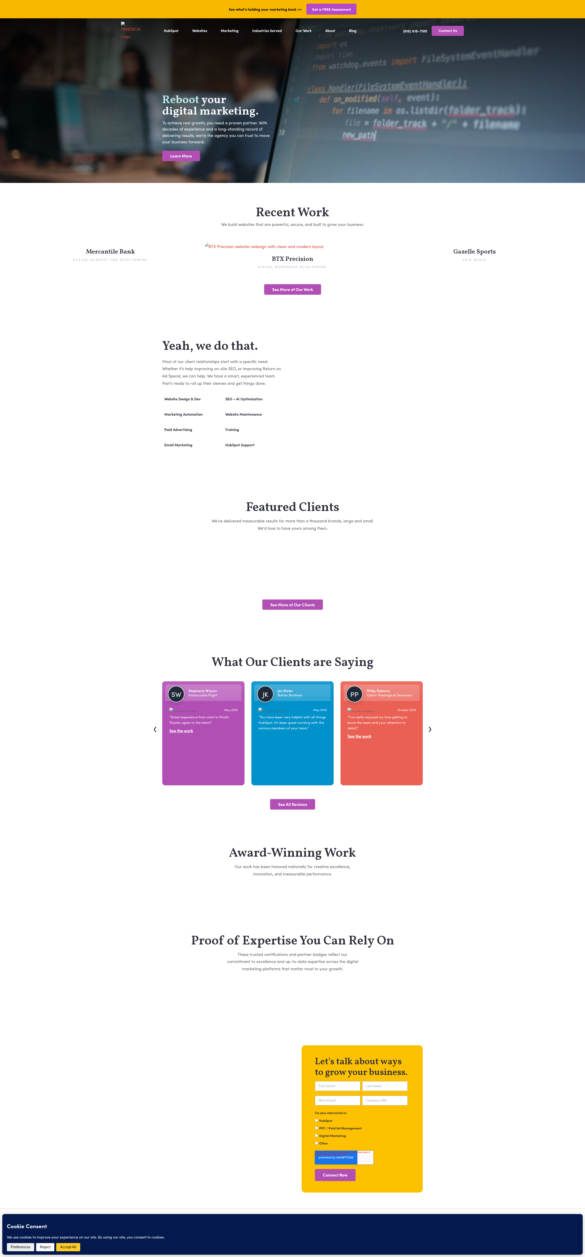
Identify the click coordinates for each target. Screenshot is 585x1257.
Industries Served (267, 30)
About (330, 30)
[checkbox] (361, 1132)
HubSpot (171, 30)
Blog (352, 30)
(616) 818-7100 (415, 30)
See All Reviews (292, 804)
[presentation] (155, 728)
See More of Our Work (292, 289)
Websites (199, 30)
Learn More (181, 156)
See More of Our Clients (292, 604)
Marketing (230, 30)
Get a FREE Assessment (331, 9)
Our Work (303, 30)
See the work (270, 736)
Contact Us (448, 30)
